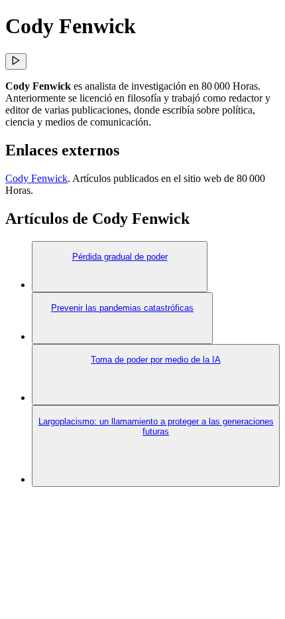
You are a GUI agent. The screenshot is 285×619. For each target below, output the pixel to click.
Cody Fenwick (36, 178)
